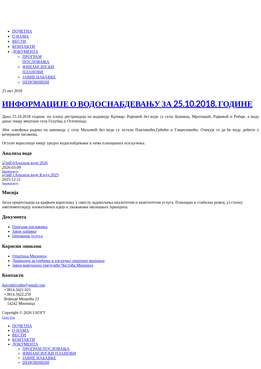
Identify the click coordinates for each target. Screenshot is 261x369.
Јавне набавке (24, 231)
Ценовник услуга (27, 236)
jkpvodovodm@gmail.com (23, 285)
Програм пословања (29, 227)
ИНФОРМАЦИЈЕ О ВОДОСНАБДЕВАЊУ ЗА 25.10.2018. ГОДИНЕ (127, 103)
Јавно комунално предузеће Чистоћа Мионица (52, 265)
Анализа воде (10, 171)
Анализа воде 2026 (31, 163)
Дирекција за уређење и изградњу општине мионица (58, 260)
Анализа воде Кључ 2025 (37, 175)
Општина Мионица (29, 256)
